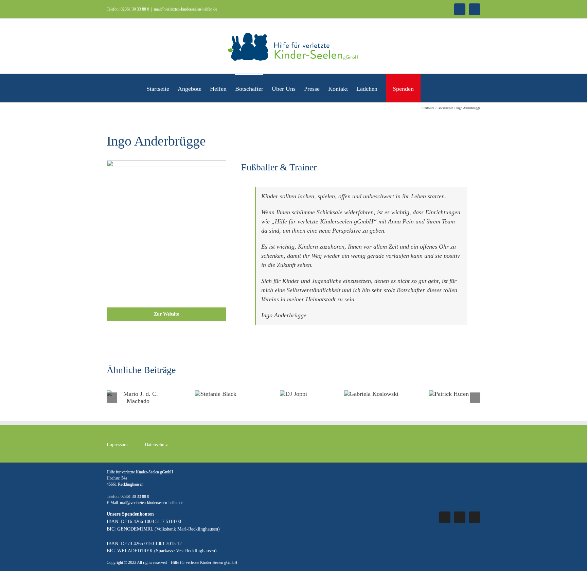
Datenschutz (156, 444)
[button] (429, 88)
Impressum (117, 444)
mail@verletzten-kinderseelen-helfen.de (185, 9)
